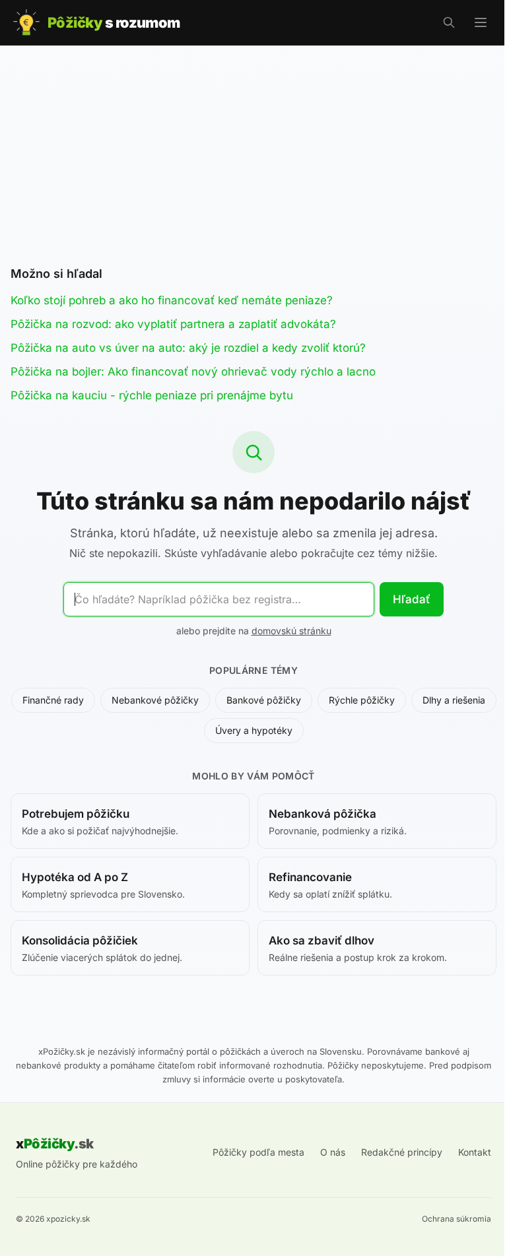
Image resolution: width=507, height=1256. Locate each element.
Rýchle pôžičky (362, 700)
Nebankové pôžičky (155, 700)
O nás (332, 1152)
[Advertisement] (253, 144)
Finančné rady (53, 700)
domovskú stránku (291, 630)
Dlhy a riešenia (453, 700)
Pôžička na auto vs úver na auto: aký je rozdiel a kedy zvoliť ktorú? (188, 347)
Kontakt (474, 1152)
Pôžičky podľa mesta (258, 1152)
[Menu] (480, 22)
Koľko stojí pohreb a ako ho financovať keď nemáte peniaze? (172, 300)
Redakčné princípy (401, 1152)
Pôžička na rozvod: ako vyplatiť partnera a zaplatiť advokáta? (173, 324)
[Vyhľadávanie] (449, 22)
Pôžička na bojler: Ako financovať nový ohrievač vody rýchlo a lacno (193, 371)
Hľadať (411, 599)
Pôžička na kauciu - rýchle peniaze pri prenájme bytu (152, 395)
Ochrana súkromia (456, 1219)
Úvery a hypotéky (253, 730)
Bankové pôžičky (263, 700)
